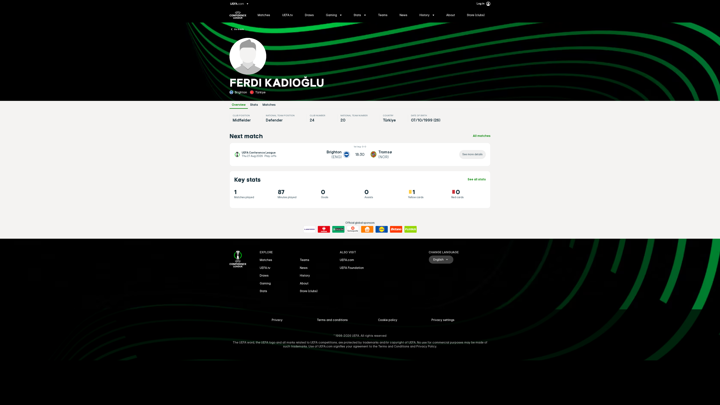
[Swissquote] (353, 229)
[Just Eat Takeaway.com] (367, 229)
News (304, 267)
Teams (304, 260)
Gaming (265, 283)
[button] (333, 15)
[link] (264, 15)
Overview (239, 104)
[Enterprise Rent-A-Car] (338, 229)
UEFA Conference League (238, 15)
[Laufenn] (309, 229)
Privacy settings (442, 320)
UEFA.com (347, 260)
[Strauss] (324, 229)
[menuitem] (265, 15)
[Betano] (396, 229)
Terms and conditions (332, 320)
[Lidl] (382, 229)
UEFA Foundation (352, 267)
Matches (269, 104)
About (304, 283)
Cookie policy (387, 320)
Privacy (277, 320)
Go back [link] (239, 29)
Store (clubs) (309, 291)
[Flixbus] (410, 229)
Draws (264, 275)
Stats (254, 104)
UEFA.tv (265, 267)
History (305, 275)
